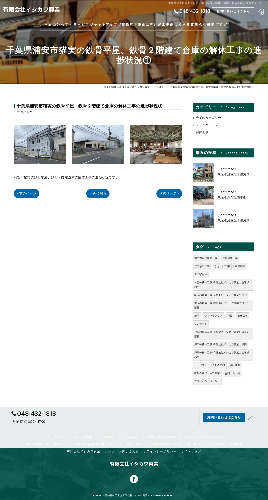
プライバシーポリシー (207, 381)
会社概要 (235, 365)
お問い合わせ (232, 373)
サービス (199, 365)
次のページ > (169, 193)
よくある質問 (217, 365)
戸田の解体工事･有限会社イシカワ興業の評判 (220, 344)
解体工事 (202, 132)
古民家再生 (200, 274)
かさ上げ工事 (222, 266)
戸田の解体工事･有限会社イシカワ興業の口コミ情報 (221, 334)
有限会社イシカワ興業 (207, 373)
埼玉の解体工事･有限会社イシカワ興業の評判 (220, 295)
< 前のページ (26, 193)
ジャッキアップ (207, 125)
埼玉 (196, 316)
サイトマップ (191, 451)
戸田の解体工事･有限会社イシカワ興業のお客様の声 (221, 355)
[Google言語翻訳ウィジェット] (260, 11)
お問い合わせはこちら (233, 11)
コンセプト (200, 324)
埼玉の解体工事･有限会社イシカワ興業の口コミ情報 (221, 305)
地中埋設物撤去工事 (205, 258)
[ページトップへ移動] (252, 417)
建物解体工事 (230, 258)
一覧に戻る (97, 193)
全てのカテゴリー (208, 117)
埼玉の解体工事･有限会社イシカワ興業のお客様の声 (221, 284)
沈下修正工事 (202, 266)
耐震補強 (240, 266)
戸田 (229, 316)
